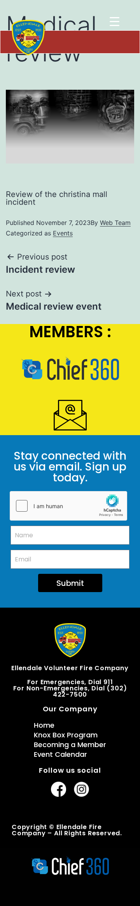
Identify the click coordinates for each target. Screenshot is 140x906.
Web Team (115, 222)
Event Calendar (60, 754)
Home (44, 725)
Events (63, 233)
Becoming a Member (70, 744)
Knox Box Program (66, 735)
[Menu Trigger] (114, 21)
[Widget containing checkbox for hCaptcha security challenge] (68, 506)
